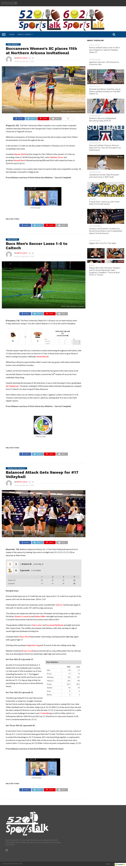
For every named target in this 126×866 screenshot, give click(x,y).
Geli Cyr (59, 605)
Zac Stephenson (12, 386)
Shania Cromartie (23, 616)
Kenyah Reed (19, 160)
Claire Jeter (37, 625)
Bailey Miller (40, 616)
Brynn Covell (27, 651)
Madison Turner (56, 157)
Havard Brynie (43, 356)
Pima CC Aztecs (24, 34)
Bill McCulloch (22, 58)
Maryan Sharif (20, 154)
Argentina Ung (32, 645)
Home (11, 34)
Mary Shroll (25, 636)
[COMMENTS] (68, 118)
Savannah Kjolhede (54, 625)
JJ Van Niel (44, 713)
